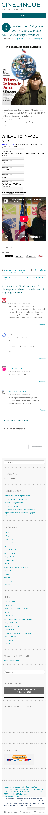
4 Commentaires (39, 270)
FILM (6, 546)
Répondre (42, 325)
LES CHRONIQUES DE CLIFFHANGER (17, 633)
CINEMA (13, 39)
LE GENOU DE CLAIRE (12, 630)
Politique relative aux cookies (26, 805)
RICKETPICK (8, 640)
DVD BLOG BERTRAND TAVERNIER (17, 609)
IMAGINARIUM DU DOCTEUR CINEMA (18, 619)
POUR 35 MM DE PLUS (12, 637)
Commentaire (36, 447)
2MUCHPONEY (9, 602)
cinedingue (38, 39)
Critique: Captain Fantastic (36, 277)
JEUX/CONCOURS (23, 39)
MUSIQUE (7, 571)
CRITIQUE (7, 536)
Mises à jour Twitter (16, 656)
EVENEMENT (8, 543)
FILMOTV (7, 612)
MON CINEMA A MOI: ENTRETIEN (16, 567)
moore (4, 272)
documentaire (17, 270)
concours (7, 270)
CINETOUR (8, 605)
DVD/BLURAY (9, 539)
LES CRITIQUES (9, 560)
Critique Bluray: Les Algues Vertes (17, 499)
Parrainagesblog (15, 368)
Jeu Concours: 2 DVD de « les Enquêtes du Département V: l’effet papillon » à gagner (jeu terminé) (19, 512)
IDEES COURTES (10, 553)
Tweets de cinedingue (12, 660)
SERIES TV (8, 581)
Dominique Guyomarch (17, 391)
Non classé (8, 578)
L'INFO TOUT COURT (11, 626)
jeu (24, 270)
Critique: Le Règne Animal (14, 503)
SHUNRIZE (8, 644)
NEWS (6, 574)
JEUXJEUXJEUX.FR (10, 623)
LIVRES (6, 564)
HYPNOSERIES (9, 616)
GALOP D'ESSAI (10, 550)
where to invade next (15, 272)
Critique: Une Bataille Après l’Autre (17, 496)
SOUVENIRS (8, 585)
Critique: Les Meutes (11, 506)
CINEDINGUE (21, 4)
